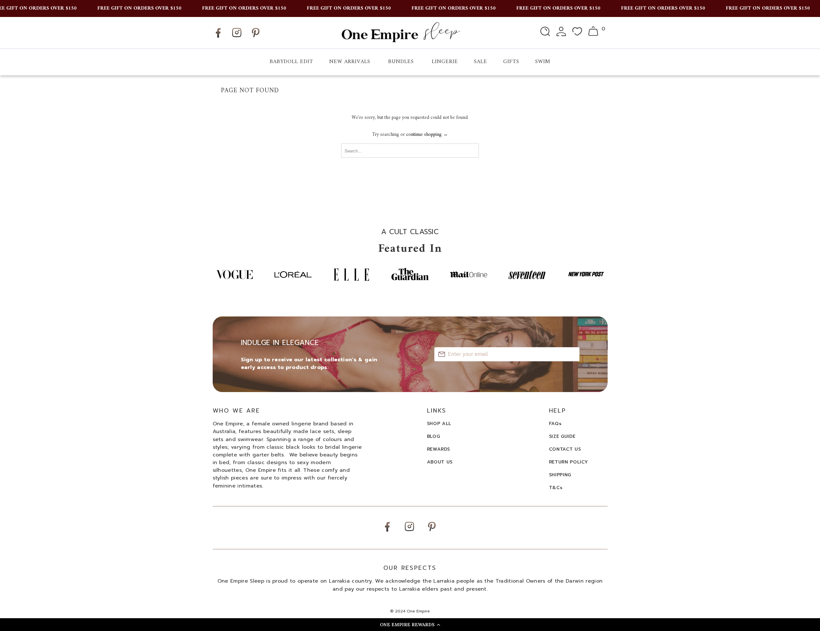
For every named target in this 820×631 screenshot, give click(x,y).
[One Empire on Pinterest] (256, 37)
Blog (433, 436)
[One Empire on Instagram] (236, 37)
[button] (410, 624)
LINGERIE (445, 62)
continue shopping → (427, 134)
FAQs (555, 423)
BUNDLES (401, 62)
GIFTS (511, 62)
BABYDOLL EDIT (291, 62)
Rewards (438, 449)
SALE (480, 62)
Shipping (560, 474)
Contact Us (565, 449)
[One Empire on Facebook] (218, 37)
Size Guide (562, 436)
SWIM (542, 62)
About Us (440, 462)
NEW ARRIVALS (349, 62)
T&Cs (556, 487)
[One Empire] (400, 32)
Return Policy (568, 462)
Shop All (439, 423)
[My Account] (561, 33)
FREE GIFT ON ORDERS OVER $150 (131, 8)
